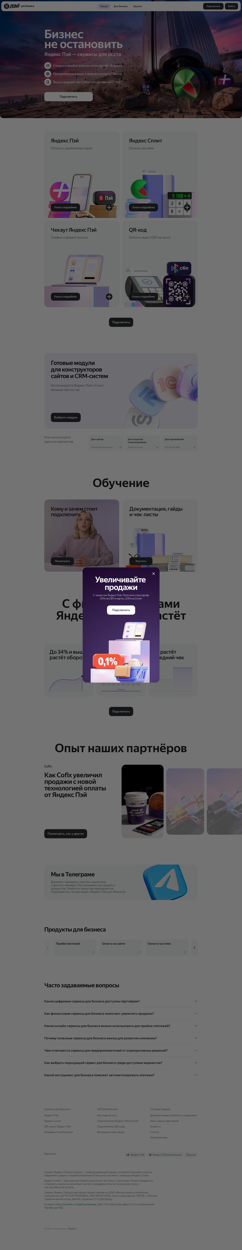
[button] (153, 573)
